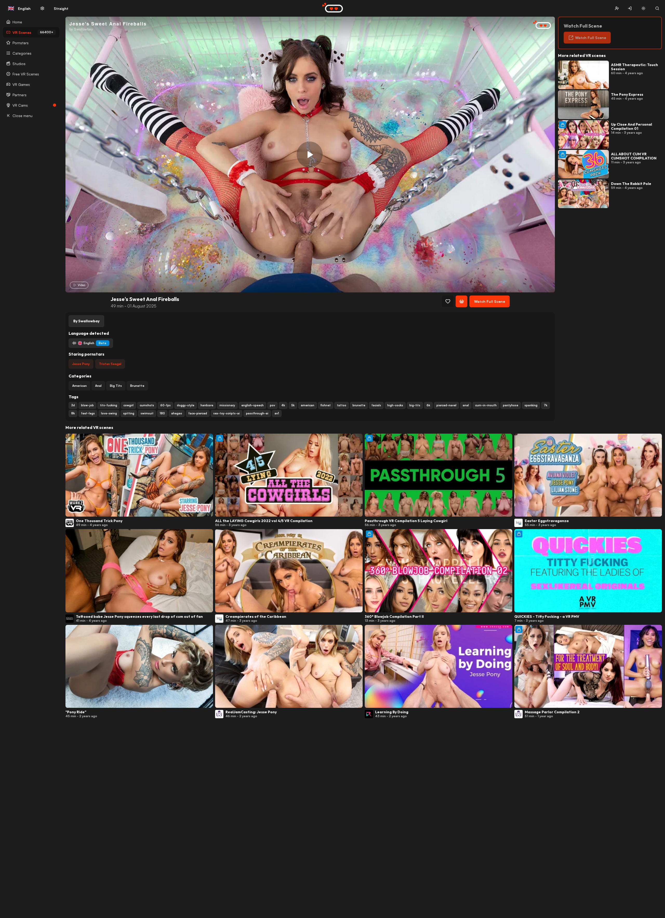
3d (73, 405)
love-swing (109, 413)
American (79, 386)
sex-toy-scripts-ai (226, 413)
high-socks (395, 405)
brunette (359, 405)
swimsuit (147, 413)
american (307, 405)
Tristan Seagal (110, 364)
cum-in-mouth (486, 405)
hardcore (207, 405)
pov (272, 405)
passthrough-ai (257, 413)
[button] (617, 8)
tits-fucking (108, 405)
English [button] (19, 8)
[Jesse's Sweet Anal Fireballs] (310, 155)
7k (545, 405)
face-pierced (197, 413)
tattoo (341, 405)
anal (466, 405)
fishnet (326, 405)
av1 (277, 413)
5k (293, 405)
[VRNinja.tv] (539, 25)
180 (162, 413)
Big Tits (116, 386)
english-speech (252, 405)
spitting (128, 413)
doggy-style (185, 405)
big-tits (414, 405)
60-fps (165, 405)
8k (73, 413)
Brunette (137, 386)
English (95, 343)
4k (283, 405)
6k (428, 405)
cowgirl (128, 405)
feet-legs (88, 413)
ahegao (176, 413)
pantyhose (510, 405)
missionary (227, 405)
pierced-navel (446, 405)
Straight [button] (61, 8)
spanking (530, 405)
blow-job (87, 405)
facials (376, 405)
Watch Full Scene (489, 301)
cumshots (147, 405)
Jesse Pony (81, 364)
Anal (98, 386)
